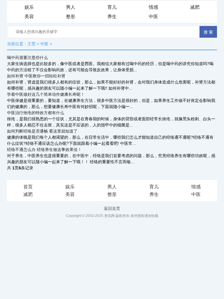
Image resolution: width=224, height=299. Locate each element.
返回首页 (112, 208)
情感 (153, 7)
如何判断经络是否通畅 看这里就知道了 (42, 131)
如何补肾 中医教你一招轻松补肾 (36, 76)
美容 (29, 16)
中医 (153, 16)
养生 (112, 16)
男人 (70, 7)
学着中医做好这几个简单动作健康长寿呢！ (46, 94)
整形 (70, 16)
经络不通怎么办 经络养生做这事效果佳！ (44, 149)
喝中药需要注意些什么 (27, 57)
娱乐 (29, 7)
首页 (28, 186)
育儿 (112, 7)
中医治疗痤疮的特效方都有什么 (35, 112)
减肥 (195, 7)
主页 (31, 43)
